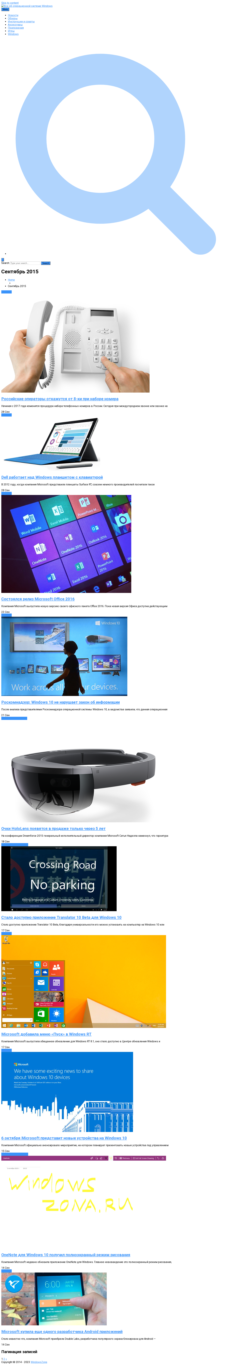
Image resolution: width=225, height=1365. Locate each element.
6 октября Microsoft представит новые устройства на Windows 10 (64, 1138)
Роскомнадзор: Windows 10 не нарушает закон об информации (60, 702)
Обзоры (13, 18)
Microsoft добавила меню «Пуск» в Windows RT (46, 1034)
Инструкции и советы (21, 21)
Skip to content (10, 2)
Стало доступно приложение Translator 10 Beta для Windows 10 (61, 917)
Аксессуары (15, 24)
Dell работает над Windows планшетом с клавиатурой (52, 477)
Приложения (16, 27)
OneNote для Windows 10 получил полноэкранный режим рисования (65, 1255)
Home (11, 279)
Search (5, 263)
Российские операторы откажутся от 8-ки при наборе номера (59, 399)
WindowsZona (39, 1362)
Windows (13, 34)
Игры (11, 31)
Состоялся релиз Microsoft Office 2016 (38, 599)
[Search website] (116, 253)
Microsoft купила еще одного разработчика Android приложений (62, 1331)
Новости (13, 15)
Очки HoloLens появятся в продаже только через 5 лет (53, 828)
